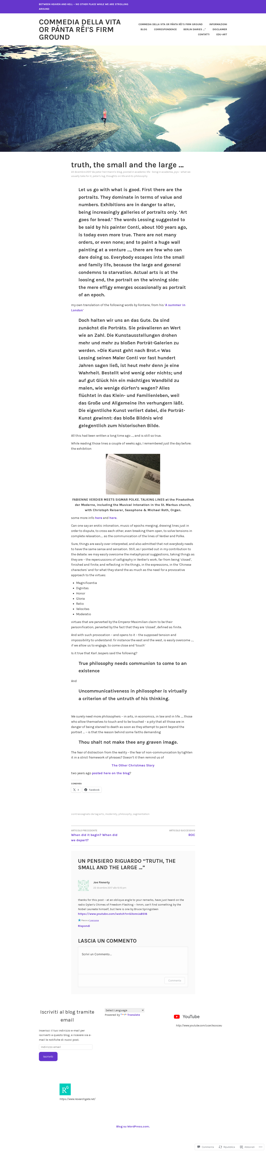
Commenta (174, 980)
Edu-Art (221, 34)
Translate (133, 1014)
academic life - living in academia (154, 171)
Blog (144, 29)
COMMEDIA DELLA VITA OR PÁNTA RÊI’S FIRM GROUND (170, 24)
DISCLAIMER (220, 29)
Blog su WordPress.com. (133, 1126)
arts (101, 814)
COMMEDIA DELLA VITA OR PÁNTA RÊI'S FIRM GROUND (80, 29)
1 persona (94, 920)
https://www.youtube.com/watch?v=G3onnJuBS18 (112, 913)
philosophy (125, 814)
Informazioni (218, 24)
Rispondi (84, 926)
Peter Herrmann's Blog (108, 171)
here (98, 518)
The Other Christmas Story (133, 765)
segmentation (141, 814)
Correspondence (165, 29)
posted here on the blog (111, 773)
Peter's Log (99, 176)
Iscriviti (48, 1056)
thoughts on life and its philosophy (126, 176)
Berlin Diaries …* (194, 29)
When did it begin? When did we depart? (94, 835)
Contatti (204, 34)
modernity (111, 814)
